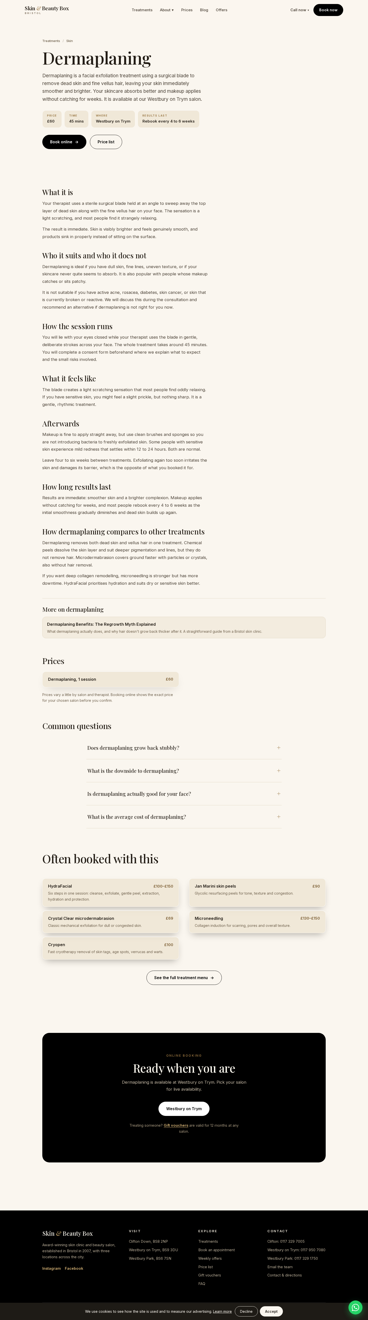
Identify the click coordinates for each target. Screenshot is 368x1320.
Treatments (142, 10)
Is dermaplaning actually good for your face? (139, 793)
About (167, 10)
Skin (69, 41)
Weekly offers (210, 1258)
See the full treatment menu (184, 977)
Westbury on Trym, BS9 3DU (153, 1250)
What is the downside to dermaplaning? (133, 770)
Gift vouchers (176, 1125)
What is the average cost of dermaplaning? (136, 816)
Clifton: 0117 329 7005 (286, 1241)
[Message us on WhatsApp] (355, 1307)
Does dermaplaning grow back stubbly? (133, 747)
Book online (64, 142)
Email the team (280, 1267)
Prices (187, 10)
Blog (204, 10)
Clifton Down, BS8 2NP (148, 1241)
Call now (299, 10)
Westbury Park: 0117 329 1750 (292, 1258)
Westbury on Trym (184, 1108)
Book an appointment (216, 1250)
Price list (106, 142)
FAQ (201, 1283)
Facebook (74, 1268)
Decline (246, 1311)
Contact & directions (284, 1275)
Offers (221, 10)
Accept (271, 1311)
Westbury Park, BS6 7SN (150, 1258)
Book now (328, 10)
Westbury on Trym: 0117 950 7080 (296, 1250)
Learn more (222, 1311)
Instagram (51, 1268)
